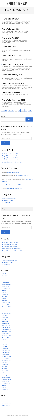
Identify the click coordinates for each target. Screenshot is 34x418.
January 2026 (6, 282)
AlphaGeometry (22, 77)
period (9, 88)
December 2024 (6, 307)
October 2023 (5, 333)
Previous (4, 110)
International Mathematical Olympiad (11, 23)
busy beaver (5, 22)
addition (20, 102)
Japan (26, 41)
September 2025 (6, 288)
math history (23, 103)
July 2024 (4, 315)
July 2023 (4, 340)
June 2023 (5, 342)
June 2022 (5, 364)
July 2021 (4, 387)
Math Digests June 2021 (22, 175)
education (8, 32)
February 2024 (6, 325)
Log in (4, 399)
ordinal (12, 59)
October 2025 (5, 286)
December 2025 (6, 284)
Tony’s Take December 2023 (13, 83)
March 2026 (5, 278)
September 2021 (6, 383)
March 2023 (5, 348)
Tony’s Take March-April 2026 (10, 158)
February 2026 (6, 280)
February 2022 (6, 373)
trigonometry (10, 70)
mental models (5, 59)
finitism (26, 66)
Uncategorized (6, 202)
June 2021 (5, 389)
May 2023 (4, 344)
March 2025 (5, 300)
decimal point (20, 66)
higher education (9, 87)
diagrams (29, 58)
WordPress (25, 415)
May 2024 (4, 319)
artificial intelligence (24, 21)
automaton (21, 85)
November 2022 (6, 356)
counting (26, 31)
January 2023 (5, 352)
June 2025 (5, 294)
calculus (8, 96)
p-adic (18, 79)
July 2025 (4, 292)
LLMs (15, 79)
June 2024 (5, 317)
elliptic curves (11, 41)
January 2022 (5, 375)
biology (4, 96)
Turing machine (15, 25)
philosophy (4, 34)
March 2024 (5, 323)
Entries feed (5, 401)
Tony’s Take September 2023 (13, 100)
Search (3, 116)
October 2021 (5, 381)
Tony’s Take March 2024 (11, 56)
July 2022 (4, 362)
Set (21, 79)
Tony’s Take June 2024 (11, 29)
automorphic (11, 78)
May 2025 (4, 296)
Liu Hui (12, 103)
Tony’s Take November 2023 (13, 92)
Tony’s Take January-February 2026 (12, 162)
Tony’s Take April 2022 (13, 172)
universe (4, 51)
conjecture (4, 41)
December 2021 (6, 377)
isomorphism (23, 32)
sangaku (4, 42)
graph (19, 22)
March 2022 (5, 371)
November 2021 (6, 379)
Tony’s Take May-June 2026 (9, 156)
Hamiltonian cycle (25, 22)
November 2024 (6, 309)
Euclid (8, 103)
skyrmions (16, 88)
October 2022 (5, 358)
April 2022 (5, 369)
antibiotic (21, 94)
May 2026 (4, 276)
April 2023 (5, 346)
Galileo (18, 49)
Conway (26, 85)
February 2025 (6, 303)
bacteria (26, 94)
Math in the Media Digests (9, 198)
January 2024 (6, 327)
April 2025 (5, 298)
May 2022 (4, 367)
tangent (27, 69)
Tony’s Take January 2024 (12, 75)
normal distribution (14, 104)
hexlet (22, 41)
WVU (26, 88)
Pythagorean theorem (25, 104)
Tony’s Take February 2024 (12, 64)
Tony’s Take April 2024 (11, 47)
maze (6, 25)
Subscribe (5, 143)
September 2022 (6, 360)
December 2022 (6, 354)
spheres (8, 42)
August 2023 (5, 338)
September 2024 (6, 313)
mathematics (9, 50)
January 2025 (5, 305)
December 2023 (6, 329)
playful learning (12, 34)
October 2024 (6, 311)
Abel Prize (19, 58)
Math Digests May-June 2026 (10, 154)
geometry (18, 41)
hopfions (17, 87)
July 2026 (4, 274)
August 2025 (5, 290)
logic (15, 68)
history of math (10, 68)
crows (3, 32)
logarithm (17, 103)
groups (18, 32)
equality (13, 32)
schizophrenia (22, 50)
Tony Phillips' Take (7, 200)
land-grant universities (26, 87)
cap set (17, 78)
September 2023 (6, 336)
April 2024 (5, 321)
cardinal (24, 58)
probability (17, 59)
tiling (9, 25)
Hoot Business (15, 415)
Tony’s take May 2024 (10, 38)
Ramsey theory (14, 69)
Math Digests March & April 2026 (11, 160)
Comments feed (6, 403)
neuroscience (26, 68)
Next (30, 110)
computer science (12, 22)
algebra (21, 31)
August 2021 (5, 385)
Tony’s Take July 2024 (10, 19)
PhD (13, 88)
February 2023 (6, 350)
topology (28, 50)
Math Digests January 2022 (13, 185)
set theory (21, 69)
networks (20, 68)
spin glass (23, 59)
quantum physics (6, 69)
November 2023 (6, 331)
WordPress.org (6, 405)
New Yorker (5, 88)
